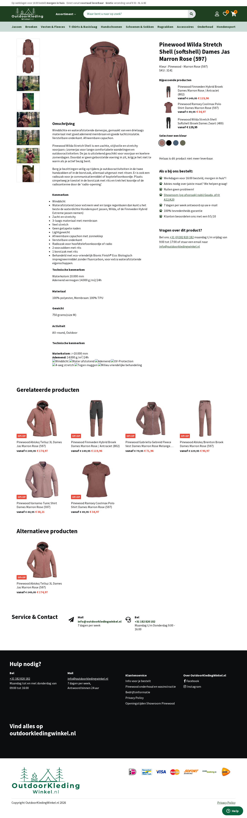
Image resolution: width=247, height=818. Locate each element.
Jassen (17, 27)
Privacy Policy (134, 698)
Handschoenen (111, 27)
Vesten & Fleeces (53, 27)
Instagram (193, 686)
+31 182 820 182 (145, 621)
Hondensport (226, 27)
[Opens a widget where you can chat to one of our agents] (232, 811)
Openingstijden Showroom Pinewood (150, 703)
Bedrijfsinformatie (137, 692)
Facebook (192, 681)
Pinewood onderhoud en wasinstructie (150, 686)
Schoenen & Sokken (140, 27)
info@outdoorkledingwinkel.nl (179, 246)
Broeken (31, 27)
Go (192, 14)
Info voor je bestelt (138, 681)
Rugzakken (165, 27)
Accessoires (185, 27)
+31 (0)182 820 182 (182, 237)
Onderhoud (205, 27)
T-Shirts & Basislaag (83, 27)
